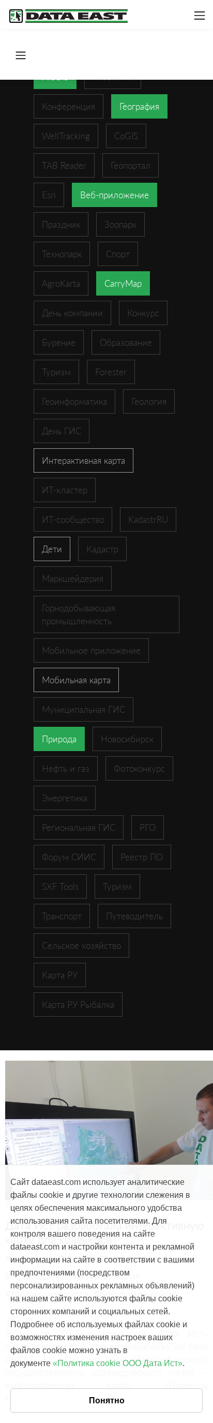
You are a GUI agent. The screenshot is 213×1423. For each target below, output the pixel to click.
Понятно (107, 1400)
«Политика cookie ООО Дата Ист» (117, 1363)
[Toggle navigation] (199, 15)
